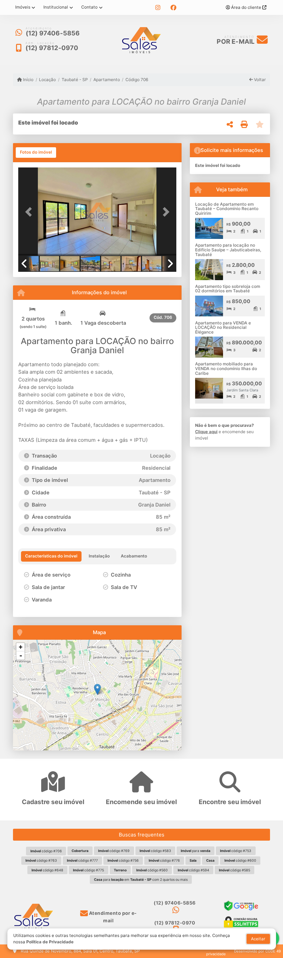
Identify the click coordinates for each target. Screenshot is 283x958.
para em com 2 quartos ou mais (141, 879)
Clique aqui (206, 431)
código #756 (123, 860)
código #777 (82, 860)
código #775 (88, 870)
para (195, 851)
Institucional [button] (55, 7)
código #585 (234, 870)
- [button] (21, 655)
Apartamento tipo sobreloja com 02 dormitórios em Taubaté (227, 289)
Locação (47, 79)
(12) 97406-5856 (53, 33)
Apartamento (106, 79)
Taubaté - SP (75, 79)
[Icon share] (158, 7)
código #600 (240, 860)
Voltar (259, 79)
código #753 (235, 851)
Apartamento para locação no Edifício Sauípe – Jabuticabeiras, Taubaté (228, 249)
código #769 (114, 851)
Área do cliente (246, 7)
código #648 (47, 870)
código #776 (164, 860)
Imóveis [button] (22, 7)
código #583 (155, 851)
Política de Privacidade (50, 941)
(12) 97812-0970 (51, 48)
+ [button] (20, 647)
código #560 (152, 870)
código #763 (41, 860)
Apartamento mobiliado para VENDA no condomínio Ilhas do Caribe (226, 368)
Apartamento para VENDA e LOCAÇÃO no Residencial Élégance (223, 327)
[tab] (36, 152)
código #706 (46, 851)
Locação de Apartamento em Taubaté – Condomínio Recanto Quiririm (226, 209)
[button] (30, 212)
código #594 (193, 870)
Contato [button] (89, 7)
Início (27, 79)
